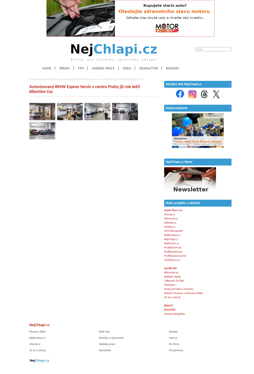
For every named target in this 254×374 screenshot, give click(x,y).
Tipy (81, 68)
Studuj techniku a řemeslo (178, 289)
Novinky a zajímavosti (111, 338)
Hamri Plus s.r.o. (173, 210)
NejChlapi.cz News (179, 162)
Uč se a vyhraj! (172, 297)
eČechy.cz (169, 214)
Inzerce (173, 338)
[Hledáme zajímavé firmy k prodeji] (198, 147)
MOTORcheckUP (173, 231)
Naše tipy (104, 331)
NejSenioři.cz (171, 243)
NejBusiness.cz (172, 235)
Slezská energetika (174, 314)
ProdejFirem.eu (172, 247)
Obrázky (53, 79)
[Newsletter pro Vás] (190, 192)
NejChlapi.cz (171, 239)
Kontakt (172, 68)
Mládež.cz (169, 227)
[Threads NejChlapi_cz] (204, 97)
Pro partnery (176, 350)
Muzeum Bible (37, 331)
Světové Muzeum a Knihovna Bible (183, 293)
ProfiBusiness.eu (173, 251)
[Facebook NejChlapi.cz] (180, 97)
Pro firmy (174, 344)
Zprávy (64, 68)
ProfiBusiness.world (175, 256)
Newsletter (148, 68)
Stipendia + (170, 285)
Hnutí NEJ (169, 310)
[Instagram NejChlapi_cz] (192, 97)
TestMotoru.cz (172, 260)
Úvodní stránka (37, 79)
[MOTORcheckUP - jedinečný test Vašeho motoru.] (130, 36)
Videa (127, 68)
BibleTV (168, 305)
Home (46, 68)
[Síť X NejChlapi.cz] (216, 97)
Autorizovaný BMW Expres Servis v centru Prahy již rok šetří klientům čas (102, 79)
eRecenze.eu (171, 272)
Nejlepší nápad (172, 276)
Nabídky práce (103, 68)
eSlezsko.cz (170, 222)
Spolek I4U (170, 268)
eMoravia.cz (171, 218)
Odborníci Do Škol (174, 281)
